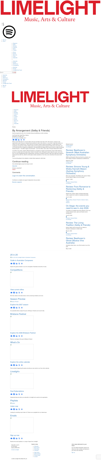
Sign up (73, 452)
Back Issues (36, 447)
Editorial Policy (37, 454)
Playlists (14, 400)
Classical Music (69, 145)
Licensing (36, 450)
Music (14, 48)
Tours (14, 56)
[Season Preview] (14, 301)
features (68, 202)
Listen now (14, 406)
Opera (86, 199)
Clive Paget (16, 138)
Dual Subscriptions (17, 391)
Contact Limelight (15, 449)
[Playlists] (12, 403)
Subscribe (15, 57)
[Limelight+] (22, 381)
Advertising (36, 449)
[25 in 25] (23, 257)
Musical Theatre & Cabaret (79, 199)
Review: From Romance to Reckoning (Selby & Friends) (78, 189)
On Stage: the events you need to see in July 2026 (77, 206)
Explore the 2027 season (19, 304)
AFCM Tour (15, 64)
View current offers (17, 289)
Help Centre (36, 452)
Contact (36, 456)
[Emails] (22, 425)
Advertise (15, 67)
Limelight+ (15, 371)
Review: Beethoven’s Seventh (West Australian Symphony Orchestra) (77, 152)
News (14, 44)
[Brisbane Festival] (22, 323)
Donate (14, 68)
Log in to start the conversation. (23, 175)
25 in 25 (14, 254)
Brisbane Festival (18, 313)
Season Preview (17, 298)
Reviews (15, 46)
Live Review (68, 147)
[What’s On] (22, 351)
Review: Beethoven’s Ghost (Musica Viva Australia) (75, 240)
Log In (4, 41)
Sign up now (14, 435)
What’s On (15, 342)
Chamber (68, 182)
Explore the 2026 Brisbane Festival (23, 333)
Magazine (15, 43)
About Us (15, 55)
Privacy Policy (37, 455)
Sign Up (4, 39)
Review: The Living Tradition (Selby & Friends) (78, 223)
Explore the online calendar (20, 362)
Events (14, 53)
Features (15, 47)
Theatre (14, 50)
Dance (14, 52)
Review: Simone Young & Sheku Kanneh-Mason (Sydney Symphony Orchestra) (77, 170)
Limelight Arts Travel (17, 70)
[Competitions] (22, 279)
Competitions (16, 65)
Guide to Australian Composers (21, 260)
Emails (13, 415)
